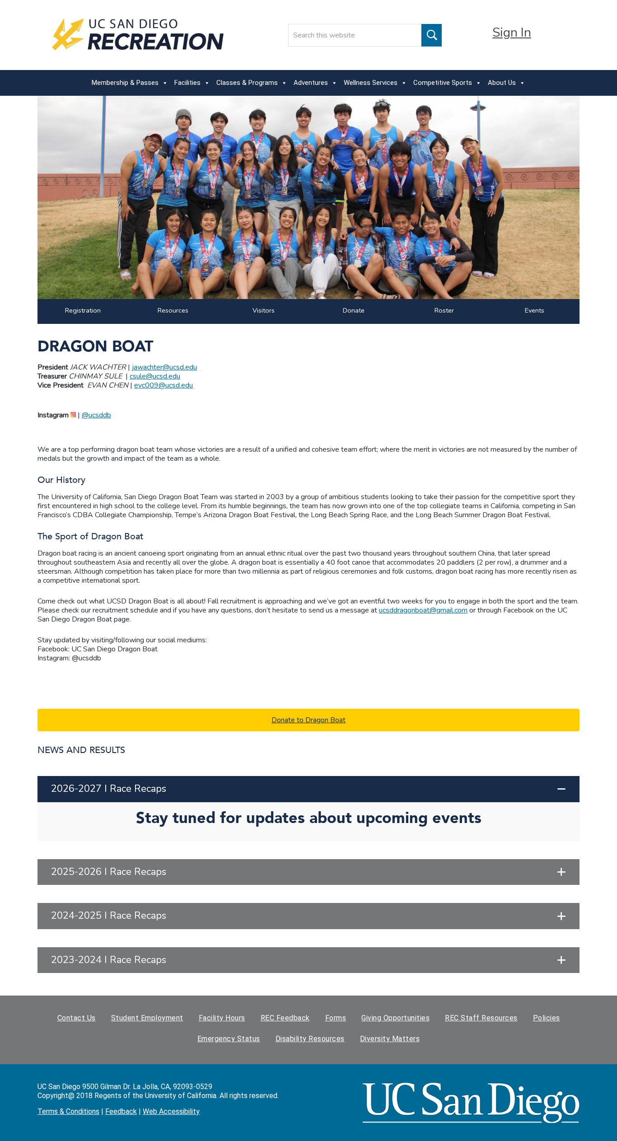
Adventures (311, 83)
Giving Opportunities (395, 1018)
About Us (502, 83)
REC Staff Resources (481, 1018)
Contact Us (76, 1018)
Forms (335, 1018)
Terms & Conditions (68, 1111)
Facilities (187, 83)
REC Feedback (285, 1018)
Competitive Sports (442, 83)
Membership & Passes (125, 83)
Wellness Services (370, 83)
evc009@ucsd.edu (163, 385)
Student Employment (147, 1018)
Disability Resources (310, 1038)
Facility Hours (222, 1018)
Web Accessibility (171, 1111)
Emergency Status (228, 1038)
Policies (546, 1018)
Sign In (511, 32)
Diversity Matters (390, 1038)
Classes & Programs (247, 83)
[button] (308, 789)
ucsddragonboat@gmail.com (423, 610)
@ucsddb (96, 415)
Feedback (121, 1111)
